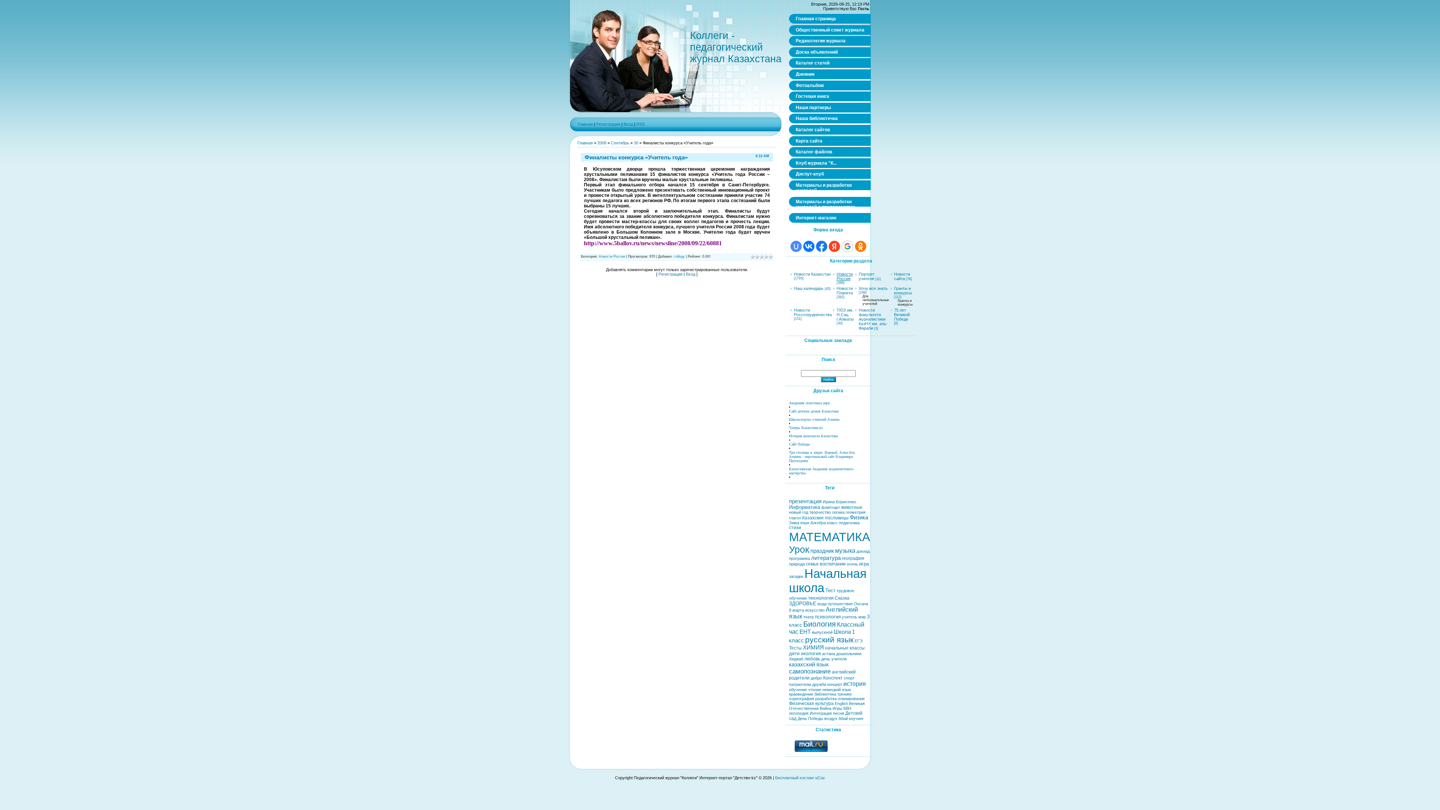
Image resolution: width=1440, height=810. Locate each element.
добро (816, 678)
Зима (794, 522)
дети (794, 653)
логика (838, 512)
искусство (815, 610)
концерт (834, 684)
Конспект (833, 678)
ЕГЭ (858, 641)
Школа (842, 632)
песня (838, 713)
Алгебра (818, 522)
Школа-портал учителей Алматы (814, 419)
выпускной (822, 632)
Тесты (795, 648)
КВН (847, 708)
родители (799, 678)
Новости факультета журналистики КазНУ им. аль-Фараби (873, 319)
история (854, 684)
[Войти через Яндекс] (834, 246)
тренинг (844, 694)
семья (812, 564)
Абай (843, 718)
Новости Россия (612, 256)
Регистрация (608, 124)
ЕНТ (805, 632)
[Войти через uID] (796, 246)
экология (811, 653)
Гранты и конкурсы (903, 290)
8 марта (796, 610)
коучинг (856, 718)
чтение (814, 689)
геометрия (856, 512)
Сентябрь (620, 143)
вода (822, 604)
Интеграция (821, 713)
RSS (640, 124)
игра (864, 564)
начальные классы (845, 648)
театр (808, 617)
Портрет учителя (866, 276)
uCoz (820, 778)
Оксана (861, 604)
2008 (601, 143)
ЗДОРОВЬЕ (802, 603)
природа (797, 564)
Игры (837, 708)
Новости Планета (845, 290)
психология (828, 617)
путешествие (840, 604)
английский (844, 672)
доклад (863, 551)
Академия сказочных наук (809, 403)
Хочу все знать (873, 288)
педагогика (849, 522)
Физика (859, 517)
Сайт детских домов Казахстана (813, 411)
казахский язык (809, 665)
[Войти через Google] (848, 246)
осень (852, 564)
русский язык (829, 639)
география (853, 558)
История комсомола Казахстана (813, 436)
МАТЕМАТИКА (829, 537)
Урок (799, 549)
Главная (585, 124)
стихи (795, 527)
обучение (798, 689)
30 (636, 143)
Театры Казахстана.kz (806, 428)
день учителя (834, 659)
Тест (830, 590)
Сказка (842, 598)
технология (821, 598)
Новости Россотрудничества (813, 312)
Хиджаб (796, 659)
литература (826, 558)
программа (799, 558)
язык (804, 522)
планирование (851, 698)
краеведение (801, 694)
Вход (628, 124)
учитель (849, 617)
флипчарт (830, 507)
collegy (679, 256)
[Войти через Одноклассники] (860, 246)
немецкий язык (836, 689)
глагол (795, 518)
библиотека (825, 694)
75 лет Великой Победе (902, 314)
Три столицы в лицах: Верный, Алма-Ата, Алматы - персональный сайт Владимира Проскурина (822, 456)
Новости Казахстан (812, 274)
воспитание (833, 564)
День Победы (810, 718)
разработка (826, 698)
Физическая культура (811, 703)
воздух (830, 718)
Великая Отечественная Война (827, 706)
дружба (819, 684)
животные (851, 507)
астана (828, 653)
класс (832, 522)
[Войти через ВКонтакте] (808, 246)
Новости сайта (902, 276)
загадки (796, 576)
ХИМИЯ (813, 648)
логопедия (798, 713)
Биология (819, 624)
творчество (820, 512)
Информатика (804, 507)
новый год (798, 512)
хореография (801, 698)
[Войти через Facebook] (821, 246)
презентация (805, 501)
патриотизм (800, 684)
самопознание (810, 671)
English (841, 703)
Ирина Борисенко (839, 502)
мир (862, 617)
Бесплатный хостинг (794, 778)
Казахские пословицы (825, 517)
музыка (845, 551)
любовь (812, 659)
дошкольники (848, 653)
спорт (849, 678)
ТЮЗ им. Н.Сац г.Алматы (845, 314)
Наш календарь (809, 288)
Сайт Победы (799, 444)
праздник (822, 551)
